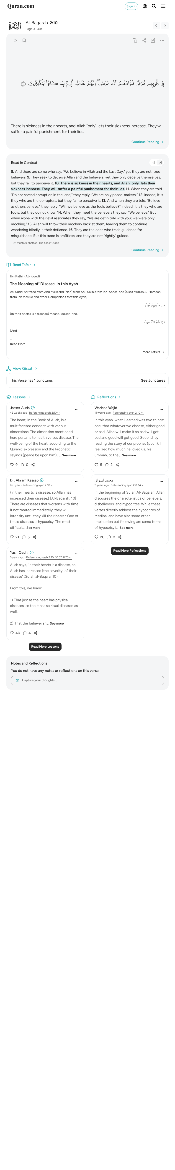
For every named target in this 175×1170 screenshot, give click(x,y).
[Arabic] (153, 162)
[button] (162, 83)
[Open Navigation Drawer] (163, 6)
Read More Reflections (129, 551)
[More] (162, 40)
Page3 (30, 29)
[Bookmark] (24, 40)
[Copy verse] (135, 40)
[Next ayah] (165, 25)
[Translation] (160, 162)
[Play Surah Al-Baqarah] (15, 40)
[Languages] (144, 6)
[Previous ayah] (156, 25)
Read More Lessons (45, 647)
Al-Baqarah (37, 22)
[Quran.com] (20, 6)
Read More (18, 344)
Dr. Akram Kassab (24, 480)
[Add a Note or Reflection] (153, 40)
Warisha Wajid (106, 408)
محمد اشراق (104, 480)
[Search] (154, 6)
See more (69, 455)
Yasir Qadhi (19, 552)
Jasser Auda (20, 408)
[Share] (144, 40)
